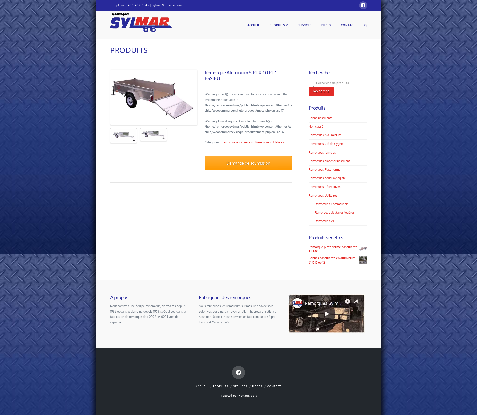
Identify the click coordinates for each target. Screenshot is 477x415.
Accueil (202, 386)
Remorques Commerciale (332, 204)
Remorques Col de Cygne (326, 144)
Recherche (321, 91)
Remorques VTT (325, 221)
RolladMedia (248, 395)
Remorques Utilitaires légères (335, 212)
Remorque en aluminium (238, 142)
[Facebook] (363, 5)
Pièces (257, 386)
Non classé (316, 126)
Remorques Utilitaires (269, 142)
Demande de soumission (248, 163)
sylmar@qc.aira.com (167, 5)
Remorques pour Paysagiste (327, 178)
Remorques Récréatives (325, 187)
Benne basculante (321, 118)
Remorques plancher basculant (329, 161)
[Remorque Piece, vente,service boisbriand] (141, 21)
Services (240, 386)
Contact (274, 386)
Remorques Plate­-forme (324, 169)
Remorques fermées (322, 152)
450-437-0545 (138, 5)
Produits (220, 386)
